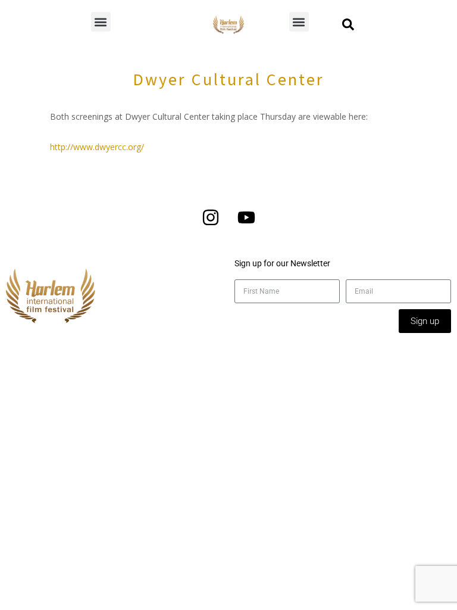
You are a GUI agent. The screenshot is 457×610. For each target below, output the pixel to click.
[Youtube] (246, 217)
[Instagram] (210, 217)
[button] (101, 22)
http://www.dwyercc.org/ (97, 146)
